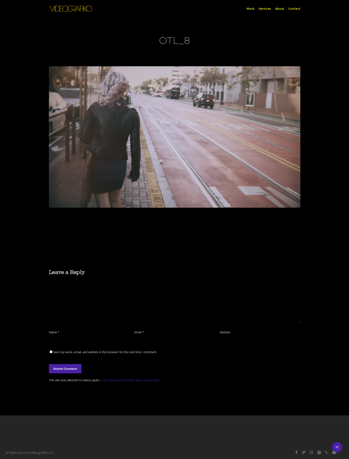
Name (54, 332)
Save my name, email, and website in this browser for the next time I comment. (105, 352)
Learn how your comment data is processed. (130, 380)
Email (139, 332)
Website (225, 332)
